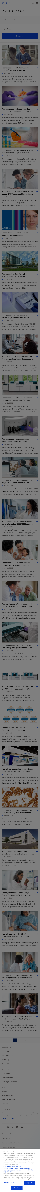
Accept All (16, 1188)
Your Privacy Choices (9, 1183)
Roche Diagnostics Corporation (13, 1166)
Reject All (29, 1183)
